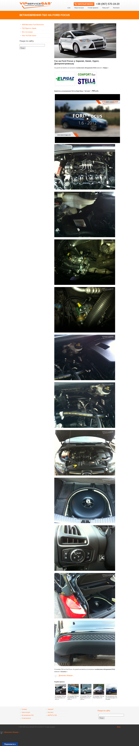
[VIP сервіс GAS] (36, 5)
